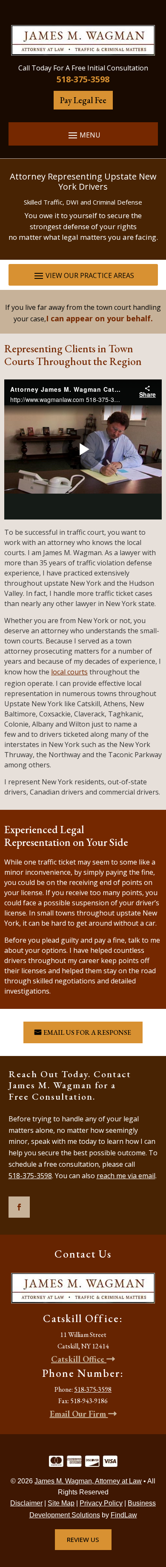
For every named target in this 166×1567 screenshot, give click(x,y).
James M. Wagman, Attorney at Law (88, 1481)
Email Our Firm (79, 1413)
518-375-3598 (83, 79)
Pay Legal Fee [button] (83, 100)
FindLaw (124, 1515)
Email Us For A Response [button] (87, 1032)
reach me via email (126, 1175)
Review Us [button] (83, 1539)
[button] (83, 134)
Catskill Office (78, 1359)
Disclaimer (26, 1503)
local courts (69, 672)
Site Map (61, 1503)
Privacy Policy (101, 1503)
